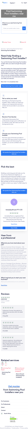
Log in (25, 3)
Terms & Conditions (5, 428)
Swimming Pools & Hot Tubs (14, 49)
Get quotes (14, 386)
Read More (4, 285)
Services (3, 49)
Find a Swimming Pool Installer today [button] (12, 86)
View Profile (14, 228)
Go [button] (24, 28)
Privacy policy (24, 428)
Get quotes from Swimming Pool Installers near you (14, 153)
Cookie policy (15, 428)
